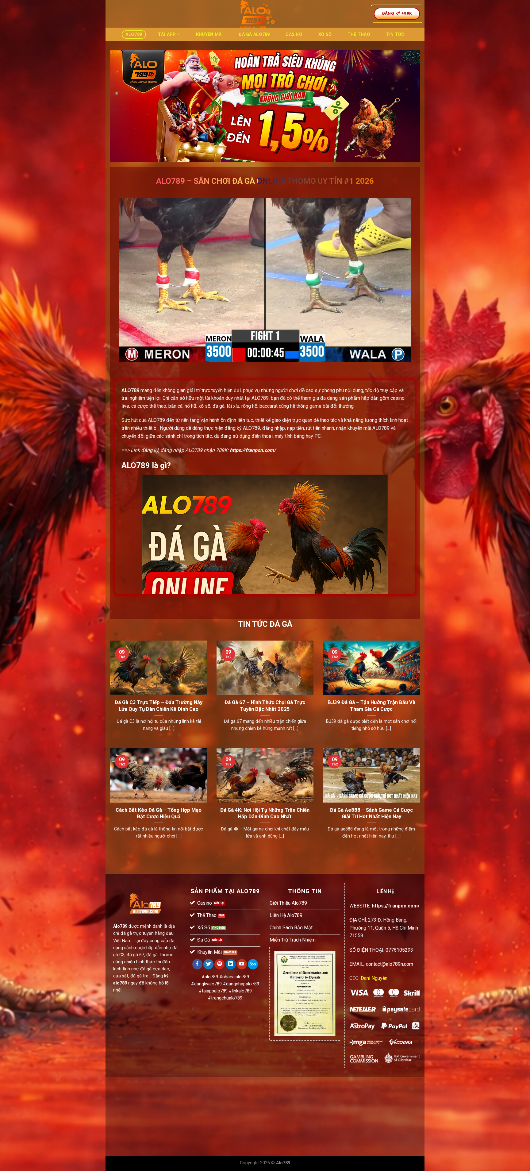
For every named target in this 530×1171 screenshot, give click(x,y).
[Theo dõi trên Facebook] (197, 964)
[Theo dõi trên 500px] (253, 964)
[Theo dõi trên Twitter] (208, 964)
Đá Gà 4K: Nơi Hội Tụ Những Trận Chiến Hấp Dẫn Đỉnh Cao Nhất (264, 813)
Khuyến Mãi (209, 34)
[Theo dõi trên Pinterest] (219, 964)
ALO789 (130, 390)
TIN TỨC (395, 34)
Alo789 (133, 34)
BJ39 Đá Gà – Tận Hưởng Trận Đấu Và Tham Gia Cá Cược (371, 705)
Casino (294, 34)
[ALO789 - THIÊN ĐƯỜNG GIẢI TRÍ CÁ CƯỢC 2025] (257, 14)
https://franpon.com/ (253, 450)
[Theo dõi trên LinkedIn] (231, 964)
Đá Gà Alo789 (254, 34)
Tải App (167, 34)
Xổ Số (325, 34)
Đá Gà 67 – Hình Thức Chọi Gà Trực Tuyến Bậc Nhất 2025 (265, 705)
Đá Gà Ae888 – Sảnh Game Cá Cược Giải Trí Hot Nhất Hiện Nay (371, 813)
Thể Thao (359, 34)
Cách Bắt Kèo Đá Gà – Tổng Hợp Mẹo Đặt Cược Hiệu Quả (159, 813)
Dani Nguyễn (374, 978)
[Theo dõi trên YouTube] (242, 964)
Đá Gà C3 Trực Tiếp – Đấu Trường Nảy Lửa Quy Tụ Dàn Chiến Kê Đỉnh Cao (158, 705)
